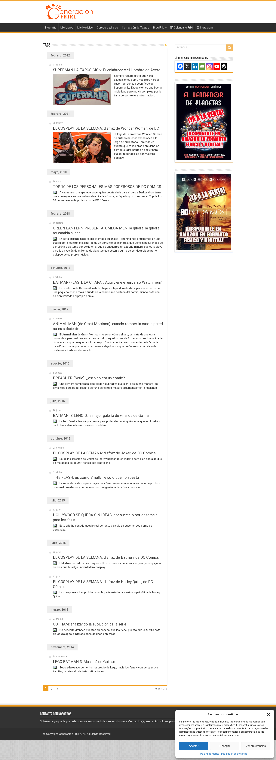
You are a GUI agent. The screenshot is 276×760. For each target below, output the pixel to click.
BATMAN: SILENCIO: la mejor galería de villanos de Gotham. (102, 415)
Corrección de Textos (135, 27)
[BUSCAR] (229, 47)
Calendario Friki (183, 27)
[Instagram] (209, 66)
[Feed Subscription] (166, 45)
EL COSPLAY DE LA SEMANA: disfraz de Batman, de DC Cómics (106, 557)
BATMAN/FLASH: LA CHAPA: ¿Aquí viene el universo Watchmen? (107, 282)
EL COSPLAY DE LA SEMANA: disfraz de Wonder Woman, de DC (106, 128)
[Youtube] (216, 66)
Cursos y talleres (107, 27)
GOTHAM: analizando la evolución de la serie (89, 624)
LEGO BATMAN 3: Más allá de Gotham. (85, 661)
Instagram (206, 27)
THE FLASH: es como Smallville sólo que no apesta (96, 477)
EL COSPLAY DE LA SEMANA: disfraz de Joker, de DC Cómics (104, 453)
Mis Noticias (85, 27)
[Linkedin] (195, 66)
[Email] (202, 66)
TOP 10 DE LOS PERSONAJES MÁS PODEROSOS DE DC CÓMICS (107, 186)
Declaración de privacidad (234, 753)
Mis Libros (66, 27)
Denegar (224, 745)
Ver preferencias (256, 745)
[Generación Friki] (69, 11)
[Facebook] (180, 66)
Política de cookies (209, 753)
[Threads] (224, 66)
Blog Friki (158, 27)
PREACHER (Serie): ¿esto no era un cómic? (89, 378)
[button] (268, 714)
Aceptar (193, 745)
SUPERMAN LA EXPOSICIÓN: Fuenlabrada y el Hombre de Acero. (107, 70)
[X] (187, 66)
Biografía (50, 27)
